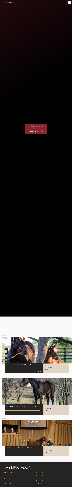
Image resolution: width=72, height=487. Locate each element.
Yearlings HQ (40, 483)
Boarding (7, 478)
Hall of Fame (8, 483)
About (6, 475)
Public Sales (40, 475)
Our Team (7, 480)
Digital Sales (40, 478)
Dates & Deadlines (42, 480)
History (6, 486)
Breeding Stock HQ (42, 486)
